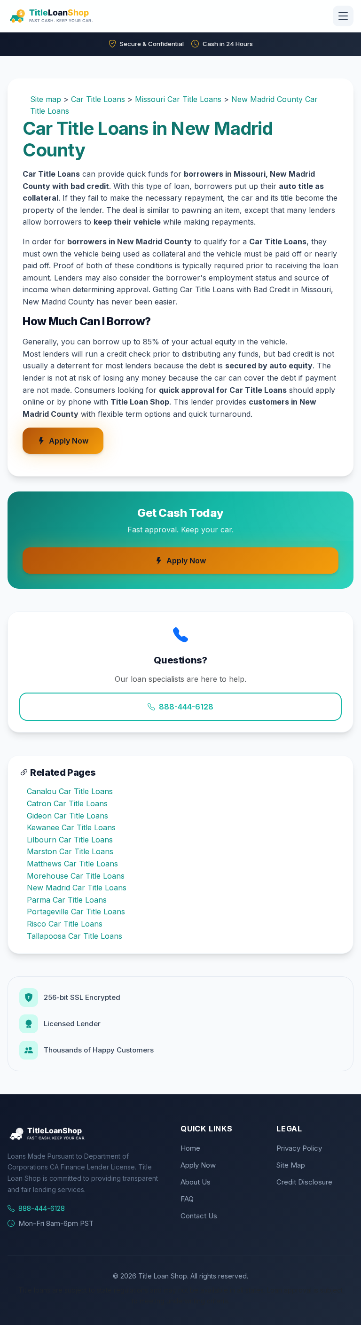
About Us (195, 1181)
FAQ (187, 1198)
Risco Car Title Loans (64, 923)
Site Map (290, 1165)
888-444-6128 (186, 706)
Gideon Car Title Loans (67, 815)
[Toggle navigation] (343, 16)
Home (190, 1148)
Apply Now (68, 440)
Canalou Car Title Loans (70, 791)
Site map (45, 99)
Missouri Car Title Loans (178, 99)
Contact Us (198, 1215)
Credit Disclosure (304, 1181)
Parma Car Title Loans (67, 899)
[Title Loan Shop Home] (74, 16)
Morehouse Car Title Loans (76, 876)
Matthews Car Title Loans (72, 863)
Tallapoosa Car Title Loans (74, 936)
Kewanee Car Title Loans (71, 827)
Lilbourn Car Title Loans (70, 839)
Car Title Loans (98, 99)
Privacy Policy (299, 1148)
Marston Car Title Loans (70, 851)
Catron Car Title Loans (67, 803)
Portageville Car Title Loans (76, 911)
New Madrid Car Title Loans (76, 887)
